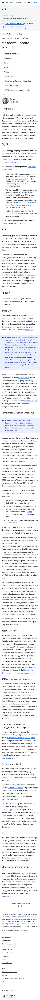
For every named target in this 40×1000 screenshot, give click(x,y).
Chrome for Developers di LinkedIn (13, 978)
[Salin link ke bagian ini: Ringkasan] (15, 109)
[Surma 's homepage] (17, 102)
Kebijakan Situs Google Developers (16, 924)
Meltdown (19, 130)
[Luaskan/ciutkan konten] (19, 54)
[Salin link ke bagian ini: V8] (6, 833)
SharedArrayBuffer (9, 810)
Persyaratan (5, 990)
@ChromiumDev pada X (9, 972)
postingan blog (7, 247)
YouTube (4, 975)
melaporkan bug (30, 401)
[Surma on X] (11, 102)
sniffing (29, 512)
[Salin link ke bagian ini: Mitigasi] (12, 293)
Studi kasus (5, 956)
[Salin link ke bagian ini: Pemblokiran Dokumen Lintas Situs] (36, 413)
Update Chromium (8, 953)
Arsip (3, 959)
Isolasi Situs (16, 162)
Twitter (9, 896)
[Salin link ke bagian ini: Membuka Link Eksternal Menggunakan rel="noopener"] (33, 727)
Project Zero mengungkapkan (24, 115)
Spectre (9, 130)
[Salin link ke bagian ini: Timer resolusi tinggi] (23, 764)
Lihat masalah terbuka (9, 944)
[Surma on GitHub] (14, 102)
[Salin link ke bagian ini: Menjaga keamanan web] (31, 867)
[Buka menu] (3, 2)
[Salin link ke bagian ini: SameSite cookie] (20, 631)
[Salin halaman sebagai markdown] (11, 47)
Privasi (13, 990)
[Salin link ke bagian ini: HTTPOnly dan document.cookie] (34, 679)
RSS (3, 982)
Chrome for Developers (9, 34)
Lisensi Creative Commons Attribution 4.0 (23, 917)
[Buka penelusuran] (25, 2)
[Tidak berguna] (27, 38)
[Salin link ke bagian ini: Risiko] (10, 230)
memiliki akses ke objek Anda (21, 738)
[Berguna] (24, 38)
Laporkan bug (6, 941)
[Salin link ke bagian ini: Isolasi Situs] (14, 311)
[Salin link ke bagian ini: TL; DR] (11, 144)
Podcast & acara (7, 963)
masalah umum (23, 378)
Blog (4, 9)
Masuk (35, 2)
